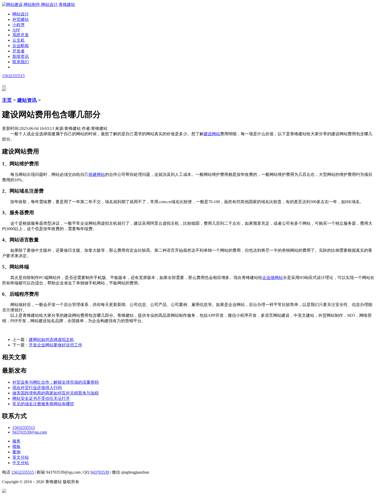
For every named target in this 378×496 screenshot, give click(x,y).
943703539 (100, 472)
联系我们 (20, 62)
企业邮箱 (20, 45)
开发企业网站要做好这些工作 (55, 345)
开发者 (18, 51)
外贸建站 (20, 19)
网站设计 (20, 14)
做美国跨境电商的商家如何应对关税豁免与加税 (55, 393)
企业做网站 (272, 277)
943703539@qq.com (29, 432)
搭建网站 (96, 174)
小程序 (18, 25)
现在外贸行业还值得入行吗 (37, 387)
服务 (16, 441)
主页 (7, 100)
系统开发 (20, 35)
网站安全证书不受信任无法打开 (41, 398)
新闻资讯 (20, 56)
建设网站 (212, 134)
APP (16, 30)
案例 (16, 452)
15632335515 (13, 76)
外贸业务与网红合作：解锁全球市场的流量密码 (55, 382)
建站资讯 (27, 100)
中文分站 (20, 463)
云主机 (18, 40)
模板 (16, 446)
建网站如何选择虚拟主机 (51, 339)
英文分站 (20, 457)
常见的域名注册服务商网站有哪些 (43, 404)
